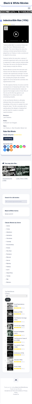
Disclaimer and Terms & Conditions (14, 390)
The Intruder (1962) (19, 325)
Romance (9, 254)
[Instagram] (24, 146)
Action (8, 226)
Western (8, 282)
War (7, 279)
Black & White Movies (16, 3)
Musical (8, 257)
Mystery (8, 263)
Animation (9, 235)
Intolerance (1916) (19, 353)
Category (7, 293)
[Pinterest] (17, 146)
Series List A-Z (9, 214)
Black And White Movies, (21, 387)
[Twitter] (8, 146)
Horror (8, 260)
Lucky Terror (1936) (22, 178)
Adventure (9, 232)
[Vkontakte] (4, 149)
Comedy (8, 241)
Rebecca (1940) (18, 312)
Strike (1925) (17, 366)
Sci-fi (7, 269)
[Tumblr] (8, 149)
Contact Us (16, 394)
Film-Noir (9, 251)
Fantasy (8, 266)
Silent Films (9, 273)
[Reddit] (11, 146)
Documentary (10, 244)
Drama (8, 247)
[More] (11, 149)
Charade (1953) (18, 359)
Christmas (9, 238)
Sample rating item (8, 134)
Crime (8, 229)
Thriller (8, 276)
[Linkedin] (14, 146)
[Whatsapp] (20, 146)
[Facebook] (4, 146)
